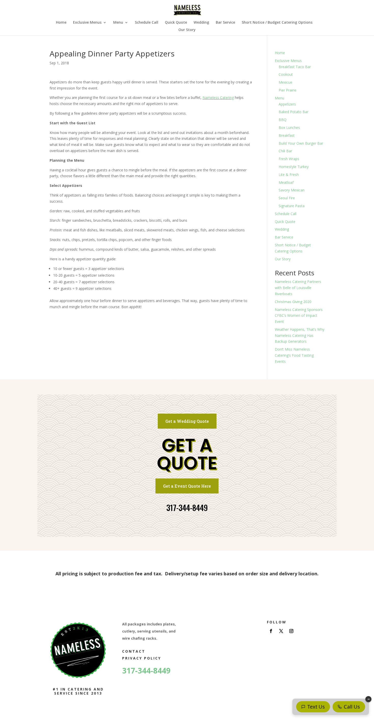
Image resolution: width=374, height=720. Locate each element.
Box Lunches (289, 127)
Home (61, 23)
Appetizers (287, 104)
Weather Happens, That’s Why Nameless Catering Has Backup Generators (299, 335)
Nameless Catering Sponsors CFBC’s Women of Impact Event (299, 315)
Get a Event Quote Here (187, 486)
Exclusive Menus (87, 23)
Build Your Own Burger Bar (301, 143)
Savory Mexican (292, 190)
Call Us (352, 706)
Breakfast (287, 135)
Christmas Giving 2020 (293, 301)
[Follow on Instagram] (291, 631)
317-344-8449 (187, 507)
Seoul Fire (287, 198)
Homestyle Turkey (294, 166)
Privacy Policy (141, 658)
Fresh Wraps (289, 158)
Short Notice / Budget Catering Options (277, 23)
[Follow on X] (281, 631)
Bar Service (225, 23)
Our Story (187, 30)
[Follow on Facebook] (271, 631)
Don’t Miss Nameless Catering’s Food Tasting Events (294, 355)
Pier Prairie (287, 90)
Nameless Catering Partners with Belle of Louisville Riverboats (298, 287)
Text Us (316, 706)
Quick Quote (176, 23)
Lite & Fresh (289, 174)
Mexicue (285, 82)
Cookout (286, 74)
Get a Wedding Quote (187, 421)
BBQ (282, 119)
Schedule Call (146, 23)
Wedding (201, 23)
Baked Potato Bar (293, 111)
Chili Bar (285, 150)
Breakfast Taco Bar (295, 66)
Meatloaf (286, 182)
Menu (118, 23)
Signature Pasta (292, 205)
